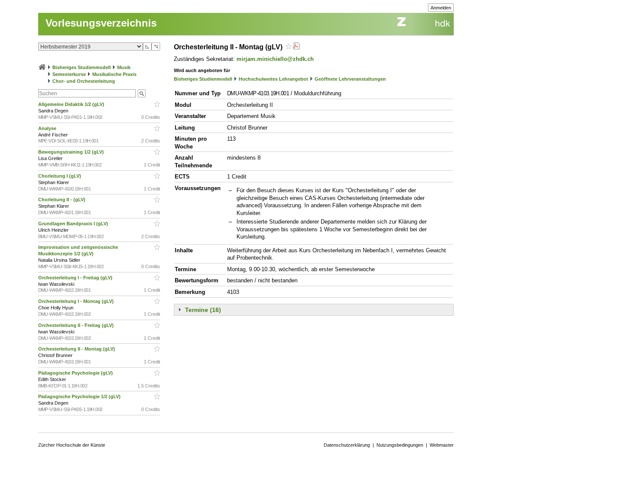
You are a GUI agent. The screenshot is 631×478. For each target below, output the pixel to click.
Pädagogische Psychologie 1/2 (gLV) (80, 396)
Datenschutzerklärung (347, 445)
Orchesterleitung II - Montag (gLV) (77, 348)
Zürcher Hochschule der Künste (71, 445)
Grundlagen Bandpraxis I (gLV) (73, 223)
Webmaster (442, 445)
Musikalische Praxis (114, 74)
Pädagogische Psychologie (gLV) (76, 372)
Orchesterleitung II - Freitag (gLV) (76, 325)
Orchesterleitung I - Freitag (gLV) (76, 277)
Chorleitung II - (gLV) (62, 199)
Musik (123, 67)
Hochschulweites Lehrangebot (273, 79)
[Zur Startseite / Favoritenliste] (42, 67)
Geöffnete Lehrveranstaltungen (350, 79)
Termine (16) (203, 309)
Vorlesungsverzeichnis (101, 23)
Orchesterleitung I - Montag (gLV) (76, 301)
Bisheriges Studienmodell (81, 67)
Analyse (48, 128)
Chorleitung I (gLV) (60, 175)
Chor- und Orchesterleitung (83, 81)
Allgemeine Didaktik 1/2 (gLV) (72, 104)
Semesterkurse (69, 74)
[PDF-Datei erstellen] (296, 47)
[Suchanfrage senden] (142, 93)
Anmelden (441, 7)
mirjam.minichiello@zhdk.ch (275, 59)
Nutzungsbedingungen (399, 445)
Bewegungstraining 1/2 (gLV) (71, 151)
